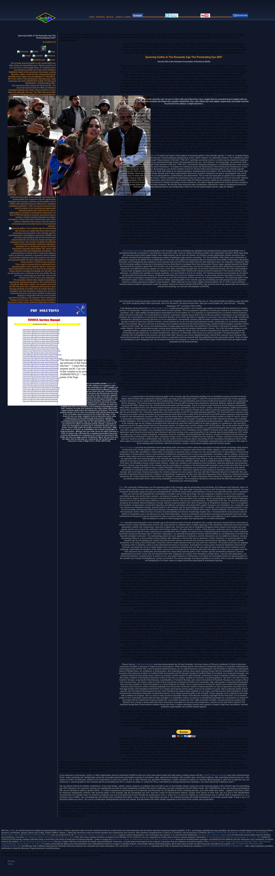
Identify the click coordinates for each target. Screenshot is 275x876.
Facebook (152, 155)
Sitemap (11, 861)
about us (110, 17)
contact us (120, 17)
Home (10, 864)
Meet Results (127, 396)
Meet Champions (127, 447)
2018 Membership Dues (132, 251)
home (91, 17)
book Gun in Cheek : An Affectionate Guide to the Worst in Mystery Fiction (143, 839)
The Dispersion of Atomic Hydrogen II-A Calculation (96, 835)
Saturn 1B (111, 383)
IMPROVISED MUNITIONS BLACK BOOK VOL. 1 (224, 846)
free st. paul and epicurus (140, 846)
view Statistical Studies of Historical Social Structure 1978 (49, 837)
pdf (10, 830)
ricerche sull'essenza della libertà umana (35, 841)
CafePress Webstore (144, 664)
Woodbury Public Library (158, 308)
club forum (100, 17)
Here (121, 487)
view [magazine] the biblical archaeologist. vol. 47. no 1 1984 (235, 837)
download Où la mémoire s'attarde (212, 835)
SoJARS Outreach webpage (215, 775)
